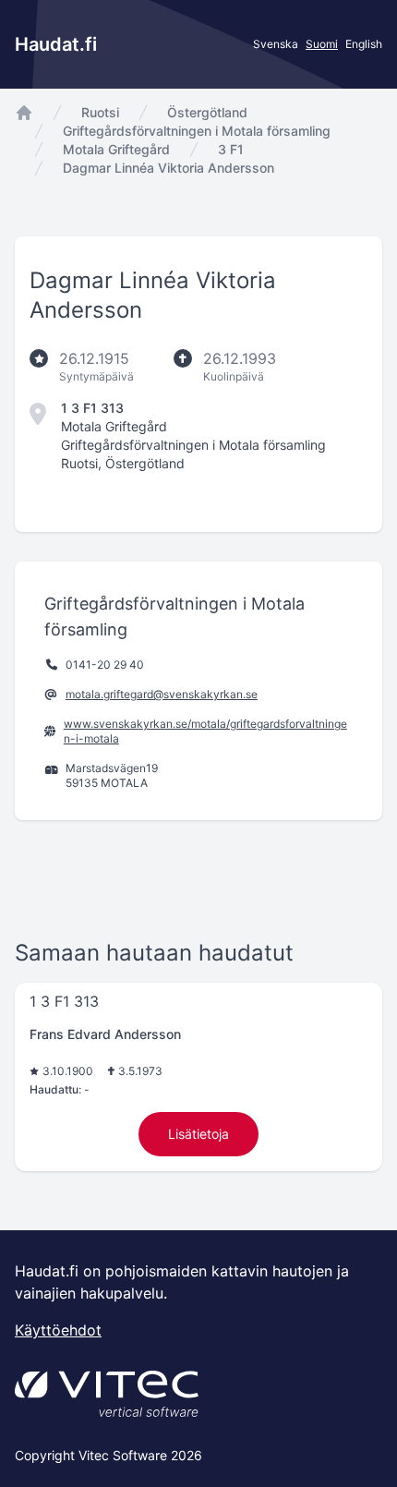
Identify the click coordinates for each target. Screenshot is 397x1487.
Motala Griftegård (116, 149)
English (363, 44)
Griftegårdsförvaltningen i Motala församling (197, 131)
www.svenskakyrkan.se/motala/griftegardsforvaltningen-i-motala (205, 731)
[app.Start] (24, 112)
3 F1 (231, 149)
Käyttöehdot (58, 1330)
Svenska (275, 44)
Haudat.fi (56, 44)
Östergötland (207, 112)
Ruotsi (100, 112)
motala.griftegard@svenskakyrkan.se (162, 694)
